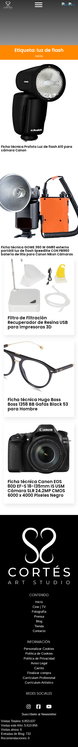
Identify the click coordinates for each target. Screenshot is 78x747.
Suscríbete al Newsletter (39, 714)
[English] (65, 4)
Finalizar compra (39, 673)
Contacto (39, 631)
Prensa (39, 616)
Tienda (39, 626)
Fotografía (39, 611)
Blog (39, 621)
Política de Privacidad (39, 658)
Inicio (39, 56)
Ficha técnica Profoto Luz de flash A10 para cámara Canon (36, 148)
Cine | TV (39, 607)
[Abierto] (38, 4)
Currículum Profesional (39, 678)
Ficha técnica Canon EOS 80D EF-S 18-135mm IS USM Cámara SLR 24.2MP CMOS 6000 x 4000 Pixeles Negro (36, 488)
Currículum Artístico (39, 682)
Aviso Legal (39, 663)
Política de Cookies (39, 653)
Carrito (39, 668)
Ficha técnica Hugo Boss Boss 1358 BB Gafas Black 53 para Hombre (38, 404)
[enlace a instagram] (29, 706)
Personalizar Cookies (39, 649)
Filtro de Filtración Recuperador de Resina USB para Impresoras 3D (38, 322)
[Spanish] (72, 4)
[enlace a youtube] (48, 706)
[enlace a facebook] (38, 706)
